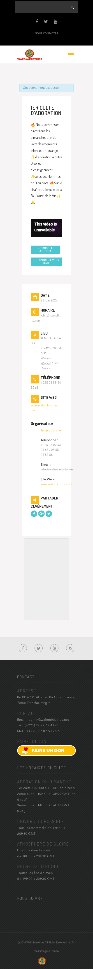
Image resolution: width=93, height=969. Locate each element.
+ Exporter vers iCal (46, 261)
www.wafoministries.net (56, 484)
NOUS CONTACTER (46, 33)
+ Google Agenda (45, 250)
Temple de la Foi (51, 430)
